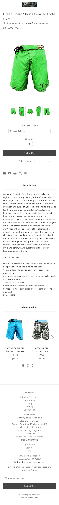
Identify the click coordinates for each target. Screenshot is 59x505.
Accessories (30, 414)
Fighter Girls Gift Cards (29, 427)
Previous (5, 109)
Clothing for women (29, 421)
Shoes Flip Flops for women (29, 436)
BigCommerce (34, 495)
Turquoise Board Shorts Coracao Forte (15, 351)
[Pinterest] (25, 173)
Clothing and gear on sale (29, 418)
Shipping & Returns (29, 397)
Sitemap (29, 406)
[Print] (14, 173)
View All (29, 448)
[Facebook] (4, 173)
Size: (29, 125)
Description (29, 185)
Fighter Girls (29, 444)
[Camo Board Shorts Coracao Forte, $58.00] (41, 329)
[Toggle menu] (4, 4)
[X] (20, 173)
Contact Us (29, 400)
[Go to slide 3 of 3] (33, 365)
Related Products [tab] (29, 307)
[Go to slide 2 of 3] (28, 365)
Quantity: (29, 139)
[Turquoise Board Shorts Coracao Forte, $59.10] (15, 329)
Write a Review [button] (41, 23)
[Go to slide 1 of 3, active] (23, 365)
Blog (29, 403)
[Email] (9, 173)
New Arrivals (29, 433)
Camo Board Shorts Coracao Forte (41, 351)
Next (54, 109)
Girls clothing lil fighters (29, 430)
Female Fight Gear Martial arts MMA (29, 424)
